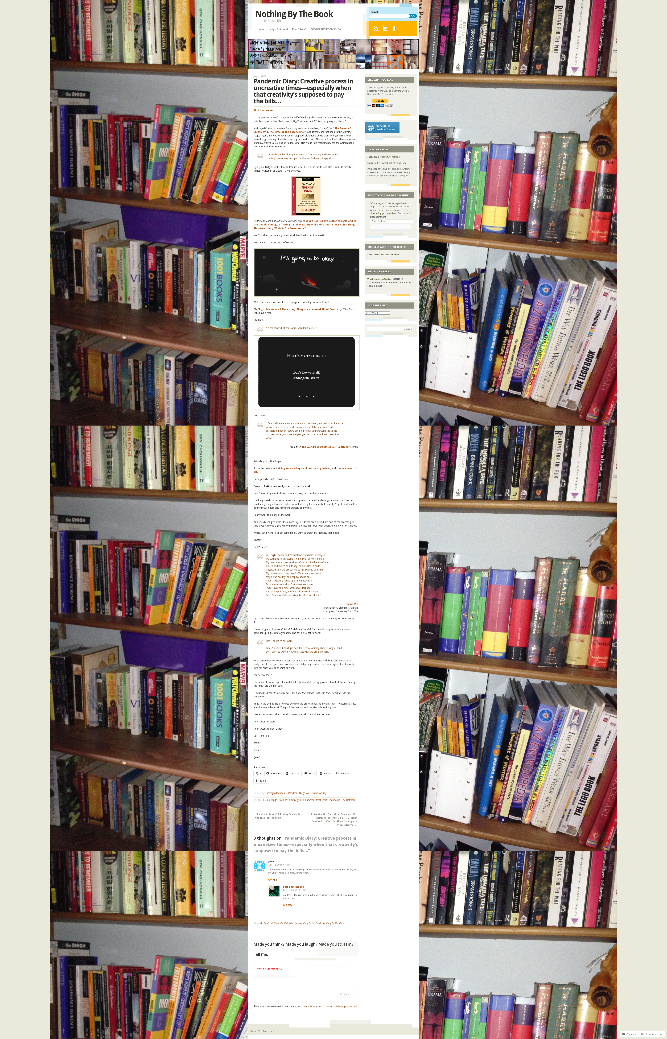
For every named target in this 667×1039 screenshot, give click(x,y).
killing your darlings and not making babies (304, 468)
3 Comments (265, 110)
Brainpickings (270, 800)
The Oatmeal (348, 800)
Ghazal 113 (352, 604)
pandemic (335, 800)
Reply (274, 879)
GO (413, 15)
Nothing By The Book (294, 14)
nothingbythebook (275, 793)
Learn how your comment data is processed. (330, 1006)
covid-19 (283, 800)
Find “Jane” (299, 29)
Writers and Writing (316, 793)
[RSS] (376, 28)
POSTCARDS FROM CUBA (326, 29)
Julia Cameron (307, 800)
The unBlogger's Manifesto (383, 213)
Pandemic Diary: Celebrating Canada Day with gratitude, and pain (278, 816)
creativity (294, 800)
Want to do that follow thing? (389, 195)
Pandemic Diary (296, 793)
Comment (345, 994)
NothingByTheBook (390, 157)
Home (261, 29)
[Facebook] (394, 28)
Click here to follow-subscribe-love (390, 227)
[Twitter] (385, 28)
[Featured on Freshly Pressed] (382, 132)
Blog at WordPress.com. (262, 1031)
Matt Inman (322, 800)
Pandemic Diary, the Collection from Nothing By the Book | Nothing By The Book (303, 923)
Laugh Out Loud (278, 29)
